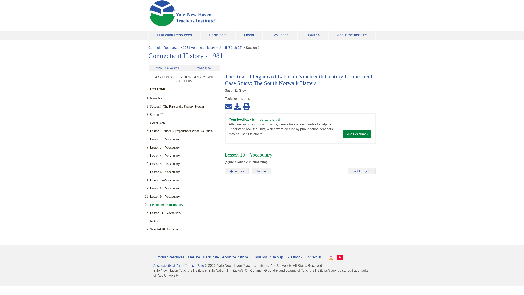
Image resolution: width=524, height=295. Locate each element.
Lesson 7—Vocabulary (165, 180)
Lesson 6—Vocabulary (165, 172)
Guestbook (294, 257)
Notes (154, 221)
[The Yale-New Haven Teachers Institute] (223, 13)
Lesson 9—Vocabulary (165, 196)
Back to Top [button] (360, 171)
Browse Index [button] (203, 67)
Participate (218, 35)
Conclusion (157, 123)
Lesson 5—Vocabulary (165, 164)
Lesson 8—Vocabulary (165, 188)
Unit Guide (157, 89)
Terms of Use (194, 265)
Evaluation (280, 35)
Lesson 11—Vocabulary (165, 213)
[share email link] (228, 106)
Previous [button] (238, 171)
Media (249, 35)
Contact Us (313, 257)
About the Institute (352, 35)
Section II (156, 114)
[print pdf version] (246, 106)
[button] (500, 288)
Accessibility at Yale (167, 265)
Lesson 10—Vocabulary (166, 204)
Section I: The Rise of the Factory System (177, 106)
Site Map (276, 257)
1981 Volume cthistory (199, 47)
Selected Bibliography (164, 229)
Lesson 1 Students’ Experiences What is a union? (181, 131)
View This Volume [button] (167, 67)
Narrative (156, 98)
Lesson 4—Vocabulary (165, 155)
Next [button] (260, 171)
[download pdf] (237, 106)
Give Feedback (356, 134)
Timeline (313, 35)
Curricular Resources (174, 35)
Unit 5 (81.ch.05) (230, 47)
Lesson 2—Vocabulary (165, 139)
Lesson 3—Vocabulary (165, 147)
